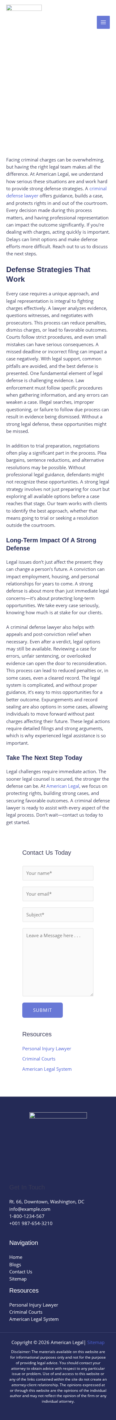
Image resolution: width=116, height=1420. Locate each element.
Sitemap (18, 1279)
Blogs (15, 1264)
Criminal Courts (38, 1059)
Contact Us (20, 1271)
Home (15, 1257)
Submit (42, 1010)
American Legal (62, 786)
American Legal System (47, 1069)
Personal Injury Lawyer (46, 1048)
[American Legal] (24, 22)
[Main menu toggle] (103, 22)
